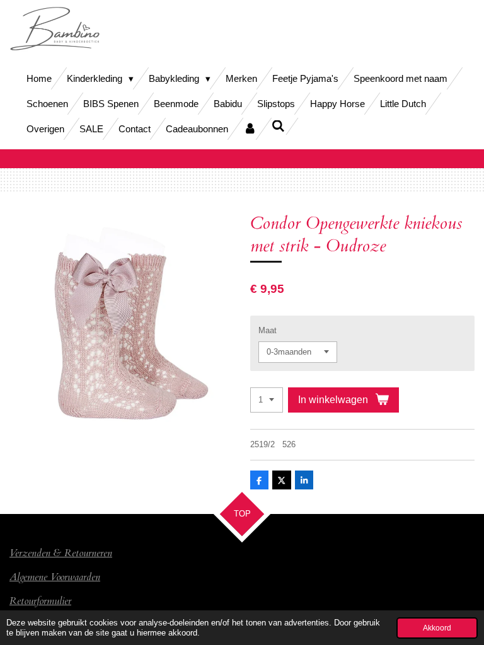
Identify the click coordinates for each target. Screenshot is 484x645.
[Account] (250, 129)
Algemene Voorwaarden (54, 577)
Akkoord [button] (437, 628)
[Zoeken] (278, 126)
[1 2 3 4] (266, 400)
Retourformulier (40, 601)
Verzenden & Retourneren (60, 553)
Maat (267, 330)
